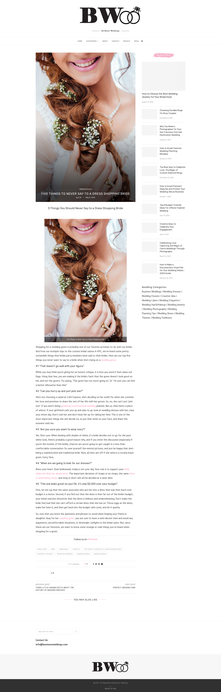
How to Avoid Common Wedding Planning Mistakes (171, 151)
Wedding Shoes (165, 313)
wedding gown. (109, 359)
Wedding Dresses (85, 189)
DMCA (136, 41)
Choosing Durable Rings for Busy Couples (171, 111)
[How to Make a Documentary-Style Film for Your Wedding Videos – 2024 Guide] (149, 268)
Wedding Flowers (151, 296)
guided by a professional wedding (78, 405)
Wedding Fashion (100, 554)
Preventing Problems (65, 554)
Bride (53, 549)
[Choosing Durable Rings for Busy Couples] (149, 114)
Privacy (126, 41)
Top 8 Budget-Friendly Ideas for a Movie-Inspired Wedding (172, 208)
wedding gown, (67, 518)
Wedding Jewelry (176, 304)
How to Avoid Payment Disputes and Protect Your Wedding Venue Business (172, 189)
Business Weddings (151, 291)
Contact (115, 41)
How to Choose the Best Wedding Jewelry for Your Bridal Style (160, 95)
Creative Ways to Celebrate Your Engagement (168, 227)
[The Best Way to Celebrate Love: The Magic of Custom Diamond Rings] (149, 171)
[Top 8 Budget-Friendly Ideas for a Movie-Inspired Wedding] (149, 209)
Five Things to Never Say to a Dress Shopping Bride (102, 549)
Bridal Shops (42, 549)
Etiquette (76, 549)
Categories (91, 41)
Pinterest (92, 539)
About (105, 41)
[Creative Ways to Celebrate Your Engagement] (149, 228)
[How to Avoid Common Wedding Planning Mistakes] (149, 152)
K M (79, 197)
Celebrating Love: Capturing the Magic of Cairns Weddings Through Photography (172, 247)
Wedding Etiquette (169, 300)
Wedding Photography (154, 309)
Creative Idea (168, 296)
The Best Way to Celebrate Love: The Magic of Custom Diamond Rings (172, 170)
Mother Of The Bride (45, 554)
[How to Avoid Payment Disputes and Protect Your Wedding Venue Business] (149, 190)
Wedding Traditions (162, 317)
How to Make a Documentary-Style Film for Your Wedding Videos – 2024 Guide (172, 268)
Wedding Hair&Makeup (154, 304)
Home (80, 41)
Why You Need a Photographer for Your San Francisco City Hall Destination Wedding (171, 130)
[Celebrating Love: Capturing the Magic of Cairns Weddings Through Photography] (149, 247)
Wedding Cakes (149, 300)
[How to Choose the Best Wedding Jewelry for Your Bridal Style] (163, 76)
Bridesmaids (63, 549)
